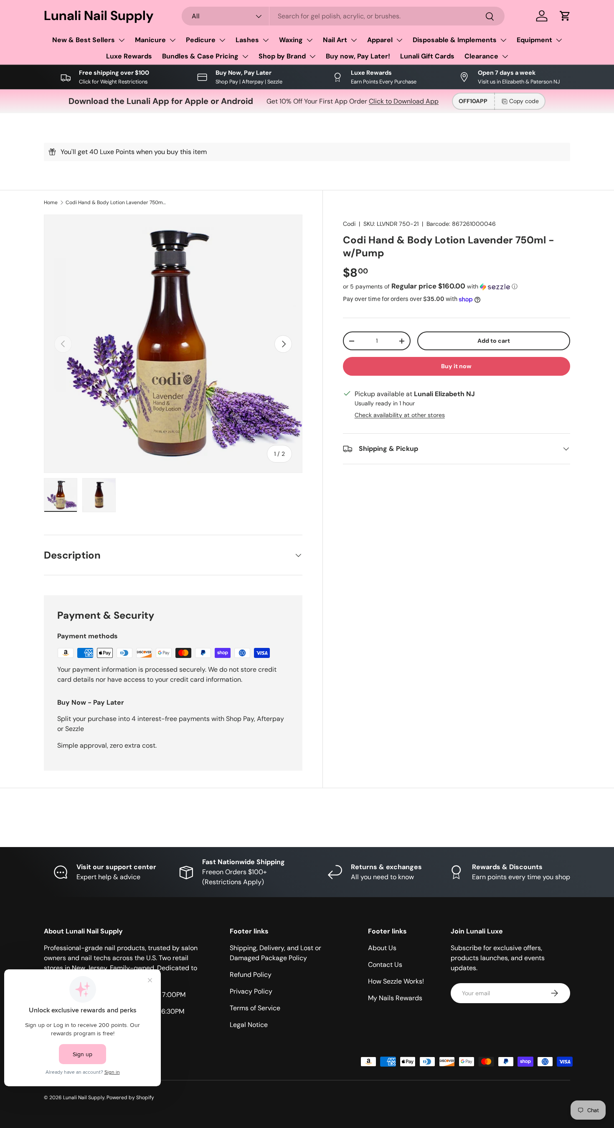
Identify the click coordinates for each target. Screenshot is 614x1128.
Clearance (481, 56)
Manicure (150, 39)
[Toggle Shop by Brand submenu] (312, 56)
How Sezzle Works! (396, 981)
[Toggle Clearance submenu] (505, 56)
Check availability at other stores (400, 415)
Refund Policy (250, 974)
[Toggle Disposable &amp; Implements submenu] (503, 40)
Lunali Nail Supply (83, 1097)
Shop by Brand (282, 56)
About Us (382, 947)
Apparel (380, 39)
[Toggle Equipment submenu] (559, 40)
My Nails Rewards (395, 998)
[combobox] (343, 16)
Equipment (534, 39)
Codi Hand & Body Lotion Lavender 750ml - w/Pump (116, 202)
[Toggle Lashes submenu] (266, 40)
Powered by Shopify (130, 1097)
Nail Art (335, 39)
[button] (565, 16)
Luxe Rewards (129, 56)
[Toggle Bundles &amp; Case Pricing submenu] (245, 56)
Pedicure (201, 39)
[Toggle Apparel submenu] (399, 40)
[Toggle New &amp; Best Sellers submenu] (122, 40)
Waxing (291, 39)
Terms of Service (255, 1008)
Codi (349, 224)
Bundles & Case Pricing (200, 56)
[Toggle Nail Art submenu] (354, 40)
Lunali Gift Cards (427, 56)
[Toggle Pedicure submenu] (222, 40)
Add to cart (493, 340)
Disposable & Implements (455, 39)
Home (51, 202)
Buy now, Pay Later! (358, 56)
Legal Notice (249, 1024)
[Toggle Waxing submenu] (309, 40)
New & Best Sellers (83, 39)
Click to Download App (404, 101)
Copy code (524, 101)
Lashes (247, 39)
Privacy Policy (251, 991)
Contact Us (385, 964)
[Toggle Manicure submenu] (172, 40)
